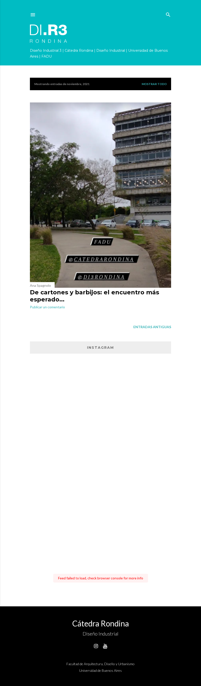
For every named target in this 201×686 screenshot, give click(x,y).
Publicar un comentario (47, 307)
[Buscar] (168, 13)
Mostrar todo (154, 84)
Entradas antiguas (152, 327)
